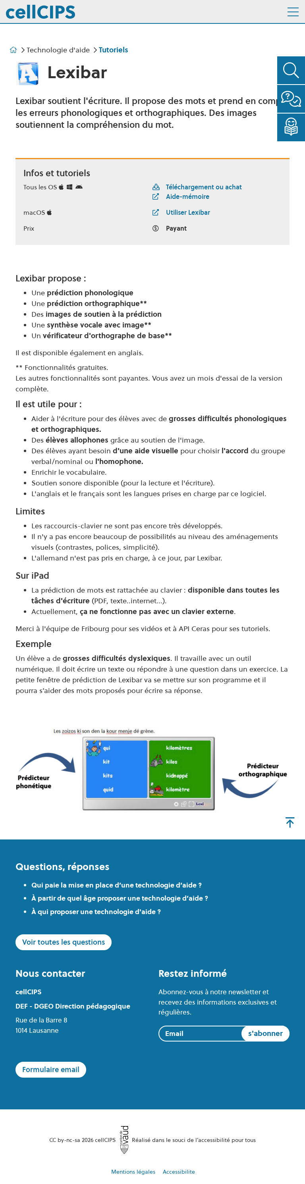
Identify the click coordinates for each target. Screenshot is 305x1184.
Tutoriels (113, 50)
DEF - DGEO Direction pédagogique (72, 1006)
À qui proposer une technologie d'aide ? (96, 911)
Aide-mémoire (187, 196)
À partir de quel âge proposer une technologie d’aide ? (119, 898)
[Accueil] (40, 12)
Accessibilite (179, 1172)
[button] (291, 70)
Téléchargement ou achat (204, 187)
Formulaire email (50, 1069)
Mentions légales (133, 1172)
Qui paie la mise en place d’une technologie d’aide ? (116, 885)
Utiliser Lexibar (188, 212)
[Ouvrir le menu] (293, 12)
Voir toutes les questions (63, 942)
